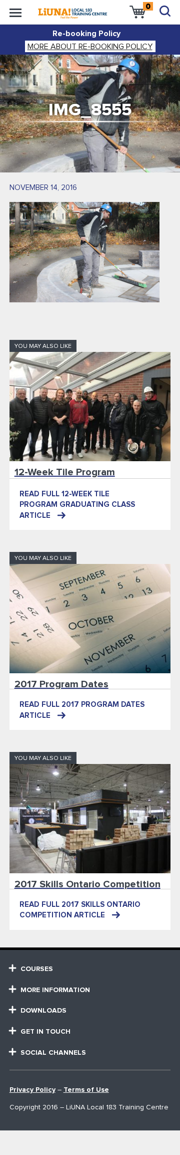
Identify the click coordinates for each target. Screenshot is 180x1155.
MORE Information (55, 990)
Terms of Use (86, 1089)
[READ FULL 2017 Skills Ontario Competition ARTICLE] (90, 818)
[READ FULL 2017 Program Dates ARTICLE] (90, 618)
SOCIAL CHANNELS (53, 1052)
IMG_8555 (90, 110)
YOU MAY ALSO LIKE (43, 346)
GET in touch (45, 1031)
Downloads (43, 1010)
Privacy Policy (33, 1089)
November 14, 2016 (43, 187)
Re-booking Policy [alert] (86, 34)
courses (36, 969)
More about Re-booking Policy (90, 47)
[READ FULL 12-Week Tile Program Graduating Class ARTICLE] (90, 406)
